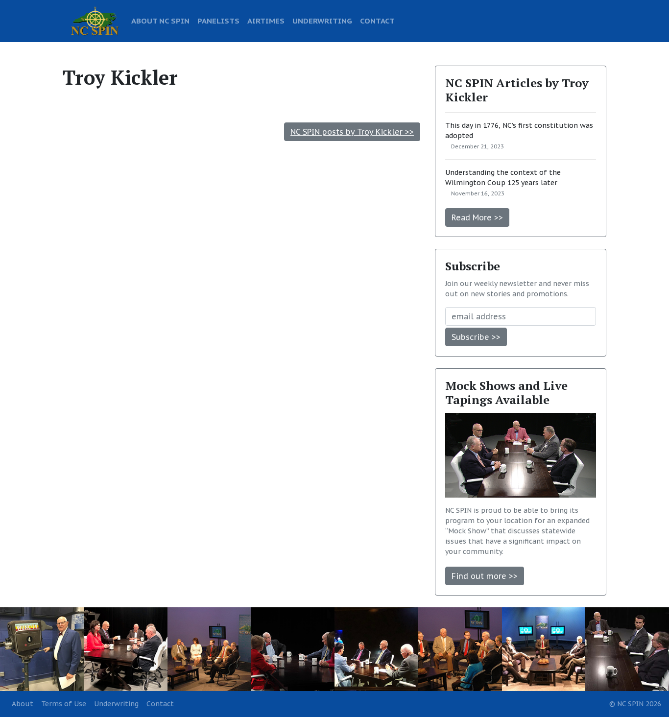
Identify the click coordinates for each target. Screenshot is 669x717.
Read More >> (477, 217)
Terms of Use (63, 703)
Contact (160, 703)
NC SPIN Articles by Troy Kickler (517, 90)
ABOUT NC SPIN (160, 20)
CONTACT (377, 20)
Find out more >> (485, 576)
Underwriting (116, 703)
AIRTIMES (266, 20)
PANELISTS (218, 20)
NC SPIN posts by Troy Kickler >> (352, 132)
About (22, 703)
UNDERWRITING (322, 20)
